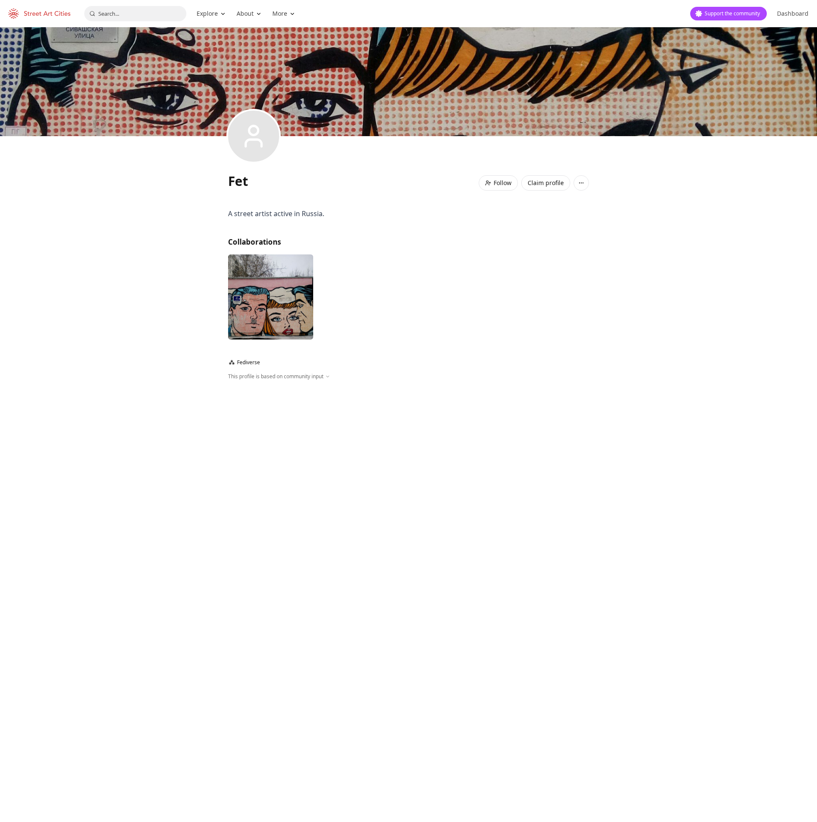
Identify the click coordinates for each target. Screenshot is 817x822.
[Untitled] (270, 297)
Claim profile (546, 183)
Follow (502, 183)
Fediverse (244, 362)
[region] (408, 472)
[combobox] (135, 13)
